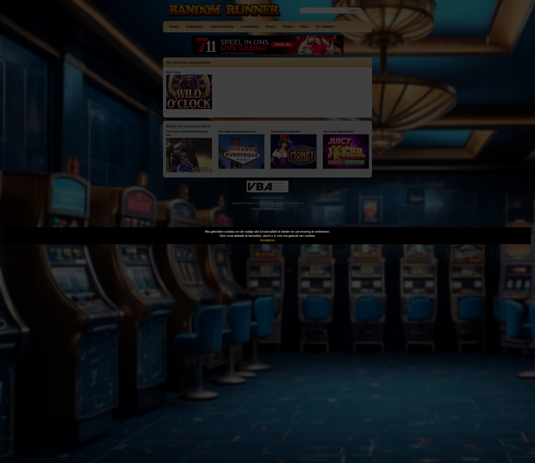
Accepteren (267, 240)
